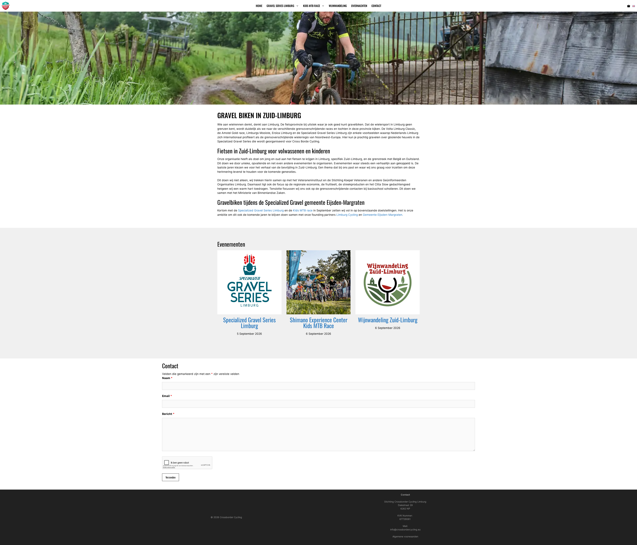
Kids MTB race (303, 210)
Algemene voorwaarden (405, 536)
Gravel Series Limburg (280, 6)
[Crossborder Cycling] (5, 6)
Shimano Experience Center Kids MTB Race (318, 322)
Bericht (168, 414)
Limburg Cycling (347, 214)
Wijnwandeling (338, 6)
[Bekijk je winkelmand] (628, 6)
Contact (376, 6)
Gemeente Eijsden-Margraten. (383, 214)
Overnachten (359, 6)
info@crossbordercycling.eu (405, 529)
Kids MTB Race (311, 6)
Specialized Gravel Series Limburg (261, 210)
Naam (167, 378)
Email (167, 396)
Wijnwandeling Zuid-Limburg (387, 319)
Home (259, 6)
